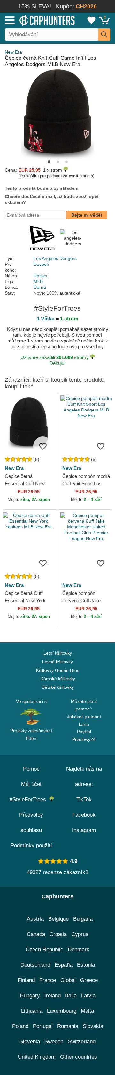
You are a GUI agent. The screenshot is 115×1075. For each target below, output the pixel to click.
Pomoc (31, 769)
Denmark (78, 950)
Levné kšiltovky (57, 661)
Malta (87, 1011)
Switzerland (82, 1042)
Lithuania (31, 1011)
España (64, 965)
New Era (13, 52)
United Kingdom (37, 1057)
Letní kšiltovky (57, 653)
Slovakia (93, 1026)
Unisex (40, 275)
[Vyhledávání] (104, 34)
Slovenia (29, 1042)
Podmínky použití (31, 845)
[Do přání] (42, 446)
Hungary (30, 996)
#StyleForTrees (29, 799)
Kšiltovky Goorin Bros (57, 670)
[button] (49, 161)
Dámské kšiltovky (57, 678)
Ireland (52, 996)
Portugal (43, 1026)
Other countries (78, 1057)
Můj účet (31, 784)
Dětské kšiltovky (58, 687)
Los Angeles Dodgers (55, 258)
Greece (89, 980)
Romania (67, 1026)
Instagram (84, 830)
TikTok (84, 799)
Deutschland (35, 965)
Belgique (58, 919)
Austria (35, 919)
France (47, 980)
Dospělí (41, 264)
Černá (40, 287)
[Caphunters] (33, 20)
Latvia (88, 996)
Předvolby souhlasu (31, 822)
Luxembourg (61, 1011)
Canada (36, 934)
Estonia (86, 965)
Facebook (84, 815)
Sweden (53, 1042)
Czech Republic (44, 950)
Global (68, 980)
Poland (20, 1026)
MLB (38, 281)
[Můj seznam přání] (91, 20)
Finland (26, 980)
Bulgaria (83, 919)
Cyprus (79, 934)
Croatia (58, 934)
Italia (71, 996)
